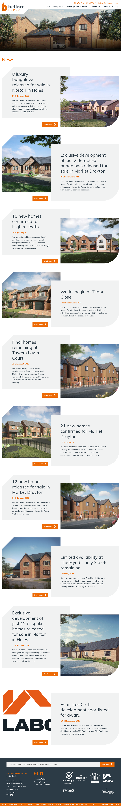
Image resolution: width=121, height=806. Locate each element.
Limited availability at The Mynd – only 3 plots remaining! (83, 562)
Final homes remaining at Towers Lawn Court (25, 350)
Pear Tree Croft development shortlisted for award (84, 710)
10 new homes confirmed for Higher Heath (26, 221)
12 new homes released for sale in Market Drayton (31, 487)
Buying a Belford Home (78, 6)
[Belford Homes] (13, 6)
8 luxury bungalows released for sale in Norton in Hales (31, 82)
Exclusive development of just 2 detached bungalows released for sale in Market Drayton (84, 163)
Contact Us (108, 6)
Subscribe (105, 764)
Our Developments (56, 6)
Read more (48, 124)
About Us (95, 6)
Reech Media (114, 804)
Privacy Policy (39, 782)
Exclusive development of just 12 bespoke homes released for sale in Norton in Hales (29, 626)
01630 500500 (87, 3)
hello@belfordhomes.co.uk (107, 3)
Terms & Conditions (42, 785)
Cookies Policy (40, 779)
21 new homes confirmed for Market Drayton (81, 431)
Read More (38, 198)
